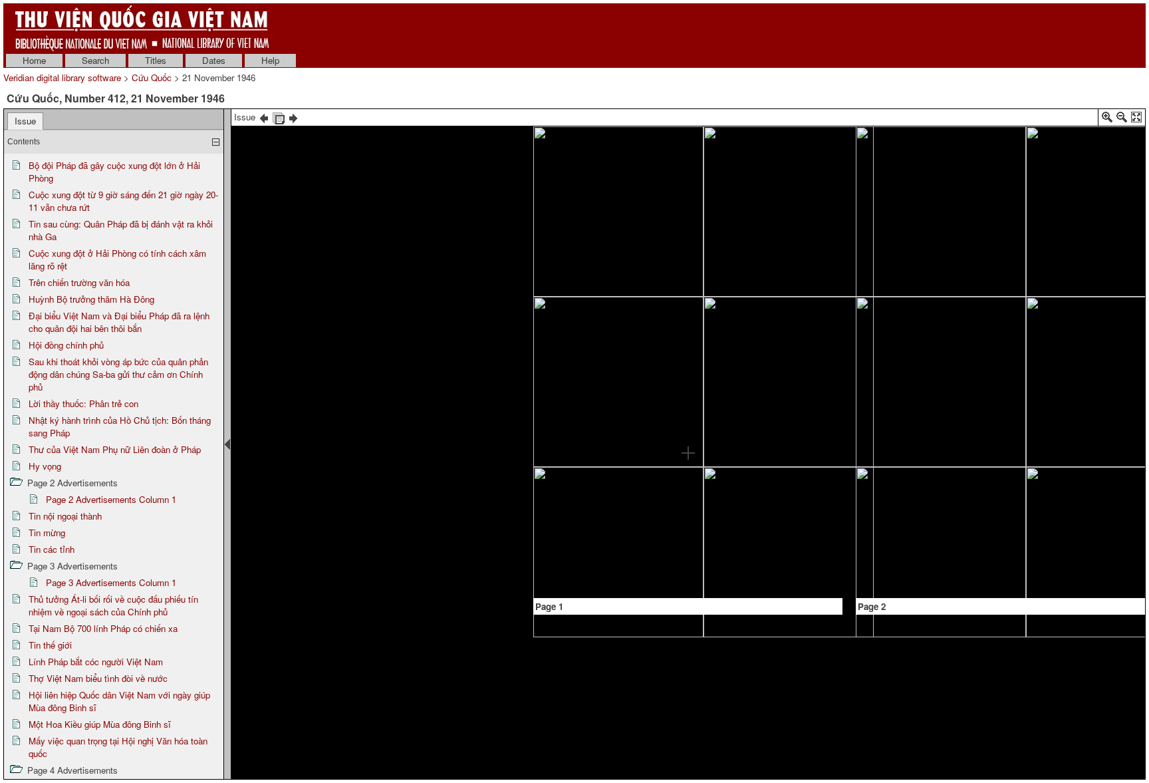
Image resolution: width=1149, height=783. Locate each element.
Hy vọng (45, 466)
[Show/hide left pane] (227, 444)
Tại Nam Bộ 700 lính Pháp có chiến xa (103, 628)
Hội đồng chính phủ (66, 345)
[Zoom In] (1107, 119)
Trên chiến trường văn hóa (79, 282)
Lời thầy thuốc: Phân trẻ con (83, 403)
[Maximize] (1136, 119)
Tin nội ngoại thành (65, 516)
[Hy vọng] (1091, 310)
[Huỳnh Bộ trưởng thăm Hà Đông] (811, 482)
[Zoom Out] (1122, 119)
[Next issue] (293, 116)
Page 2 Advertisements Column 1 (111, 499)
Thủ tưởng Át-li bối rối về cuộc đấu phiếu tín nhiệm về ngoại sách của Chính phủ (113, 605)
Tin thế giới (50, 645)
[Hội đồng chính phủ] (667, 456)
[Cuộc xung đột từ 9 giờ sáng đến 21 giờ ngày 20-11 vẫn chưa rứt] (687, 282)
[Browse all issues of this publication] (279, 116)
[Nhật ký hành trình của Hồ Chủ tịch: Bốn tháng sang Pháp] (935, 425)
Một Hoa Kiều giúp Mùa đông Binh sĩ (100, 724)
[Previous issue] (264, 116)
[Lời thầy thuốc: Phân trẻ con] (926, 157)
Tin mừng (47, 532)
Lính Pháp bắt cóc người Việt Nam (96, 661)
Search (95, 60)
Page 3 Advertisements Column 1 (111, 582)
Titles (155, 60)
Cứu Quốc (152, 77)
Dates (213, 60)
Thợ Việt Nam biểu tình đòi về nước (98, 678)
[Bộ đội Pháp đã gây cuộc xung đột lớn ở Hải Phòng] (687, 232)
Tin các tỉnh (51, 549)
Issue (25, 120)
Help (270, 60)
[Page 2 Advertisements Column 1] (989, 383)
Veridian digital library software (62, 77)
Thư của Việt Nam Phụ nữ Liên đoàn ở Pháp (115, 449)
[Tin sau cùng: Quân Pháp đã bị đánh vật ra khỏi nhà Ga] (686, 303)
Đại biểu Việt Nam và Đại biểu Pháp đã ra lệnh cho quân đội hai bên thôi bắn (119, 322)
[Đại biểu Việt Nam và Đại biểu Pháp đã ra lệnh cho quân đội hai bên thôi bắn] (625, 375)
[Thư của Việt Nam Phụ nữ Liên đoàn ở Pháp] (1031, 212)
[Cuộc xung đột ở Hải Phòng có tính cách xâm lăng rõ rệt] (769, 302)
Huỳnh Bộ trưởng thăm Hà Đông (91, 299)
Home (34, 60)
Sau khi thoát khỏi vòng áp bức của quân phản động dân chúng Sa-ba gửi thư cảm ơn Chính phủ (118, 374)
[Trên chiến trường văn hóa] (771, 423)
